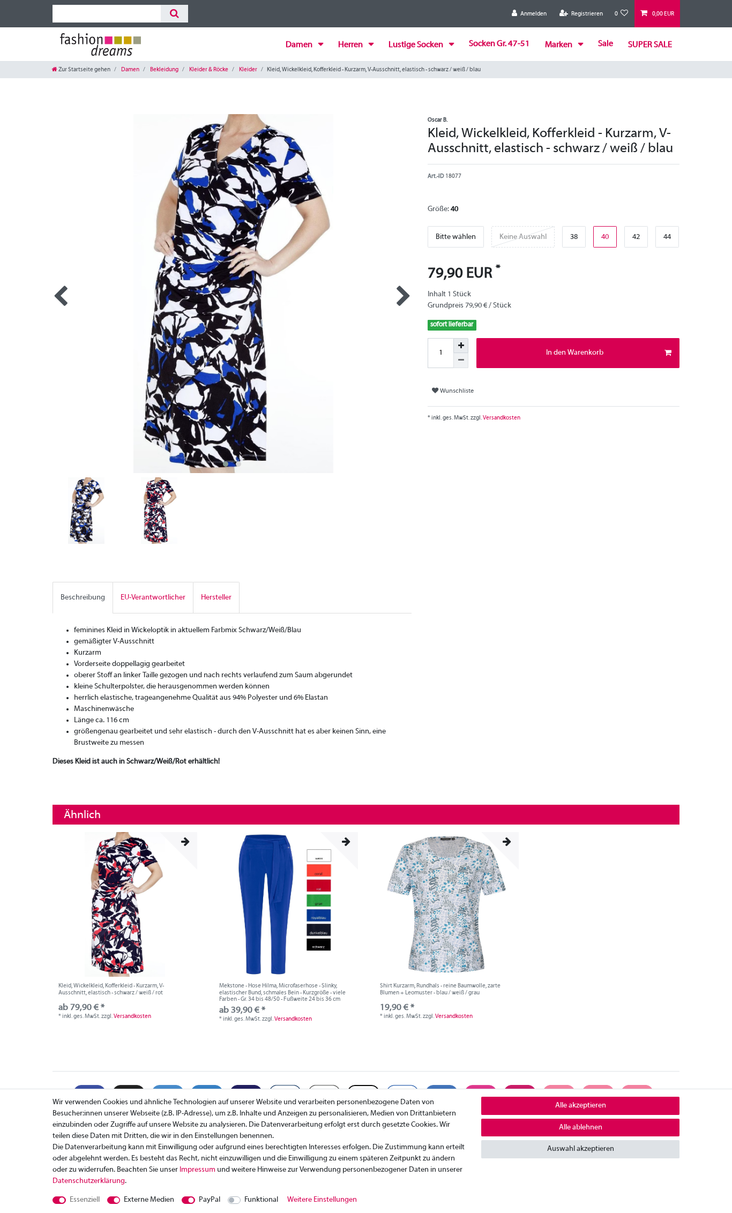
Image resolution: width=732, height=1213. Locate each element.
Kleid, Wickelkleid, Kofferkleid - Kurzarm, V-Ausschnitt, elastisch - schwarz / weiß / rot (111, 989)
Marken (559, 45)
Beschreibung (83, 598)
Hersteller (216, 598)
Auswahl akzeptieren (580, 1149)
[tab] (83, 597)
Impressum (197, 1170)
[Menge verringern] (460, 360)
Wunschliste (456, 391)
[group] (125, 904)
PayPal (209, 1200)
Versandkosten (501, 418)
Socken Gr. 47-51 (499, 44)
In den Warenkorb (574, 353)
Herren (351, 45)
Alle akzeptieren (580, 1106)
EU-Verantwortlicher (153, 598)
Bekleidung (163, 69)
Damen (300, 45)
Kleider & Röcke (208, 69)
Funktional (261, 1200)
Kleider (247, 69)
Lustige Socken (417, 45)
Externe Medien (149, 1200)
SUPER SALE (650, 45)
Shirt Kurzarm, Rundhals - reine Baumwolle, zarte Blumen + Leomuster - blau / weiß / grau (440, 989)
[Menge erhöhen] (460, 345)
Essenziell (85, 1200)
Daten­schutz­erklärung (89, 1181)
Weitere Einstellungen (322, 1200)
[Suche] (174, 14)
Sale (605, 44)
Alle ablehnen (580, 1128)
